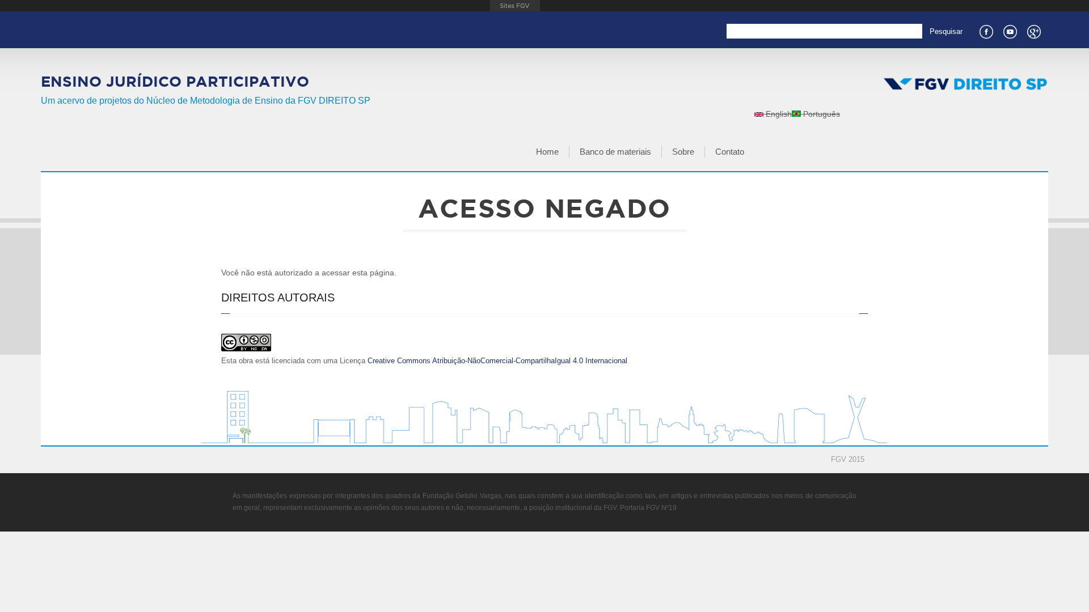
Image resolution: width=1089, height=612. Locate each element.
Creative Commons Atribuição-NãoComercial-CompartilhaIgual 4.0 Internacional (497, 360)
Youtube (1009, 30)
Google (1033, 30)
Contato (729, 151)
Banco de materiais (615, 151)
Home (547, 151)
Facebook (985, 30)
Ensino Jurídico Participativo (175, 81)
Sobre (683, 151)
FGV (515, 5)
